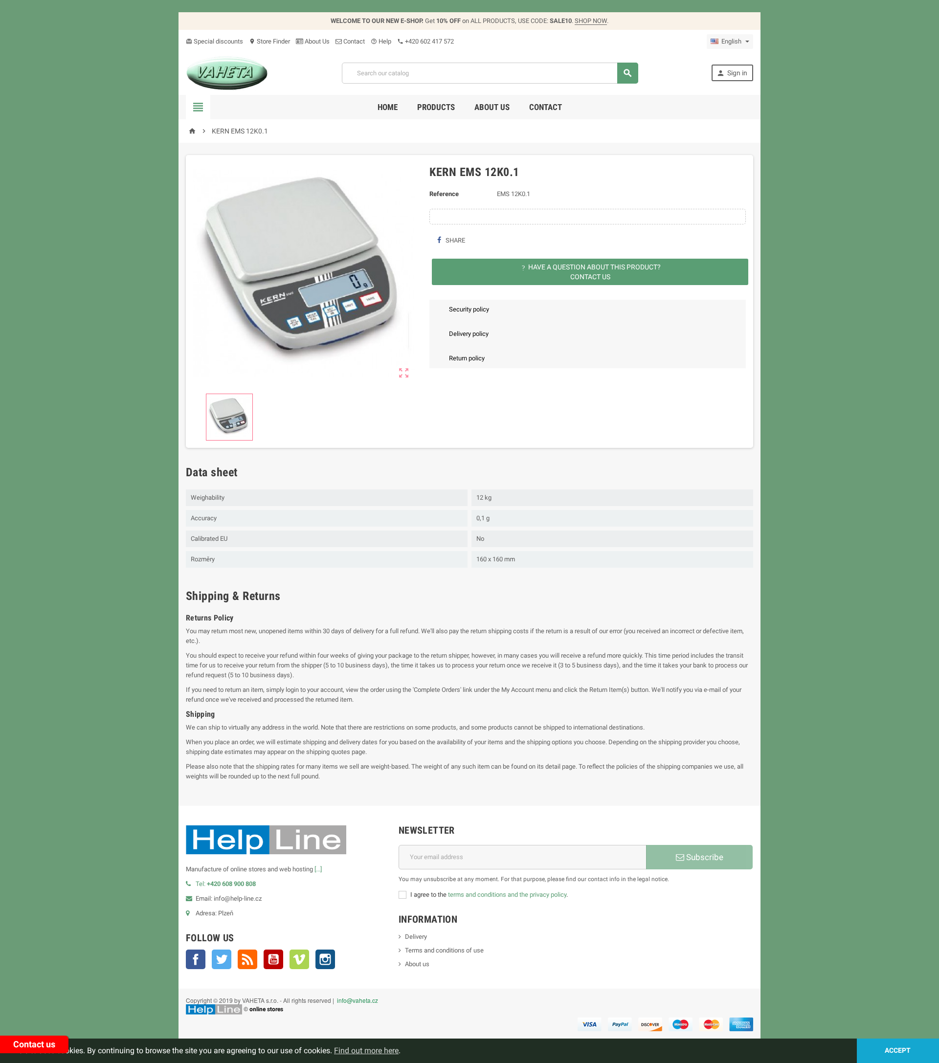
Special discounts (214, 41)
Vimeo (299, 959)
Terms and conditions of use (444, 950)
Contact (353, 41)
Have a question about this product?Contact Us (591, 272)
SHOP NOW (591, 20)
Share (454, 240)
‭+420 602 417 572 (425, 41)
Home (388, 107)
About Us (316, 41)
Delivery (416, 936)
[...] (318, 869)
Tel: (226, 883)
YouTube (273, 959)
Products (436, 107)
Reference (444, 194)
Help (381, 41)
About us (492, 107)
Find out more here (366, 1050)
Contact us (34, 1044)
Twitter (221, 959)
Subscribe (703, 857)
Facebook (195, 959)
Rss (247, 959)
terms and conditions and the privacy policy (507, 894)
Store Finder (269, 41)
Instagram (325, 959)
